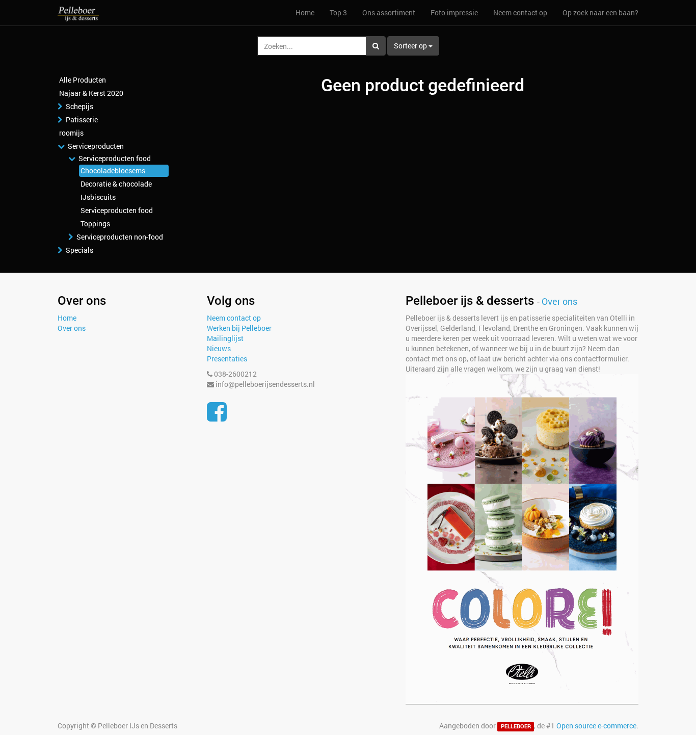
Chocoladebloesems (113, 170)
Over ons (72, 328)
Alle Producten (82, 80)
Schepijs (79, 106)
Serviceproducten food (114, 158)
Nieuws (219, 348)
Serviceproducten (96, 146)
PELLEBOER (516, 726)
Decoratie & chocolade (116, 184)
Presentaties (227, 358)
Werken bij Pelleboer (239, 328)
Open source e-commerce (596, 725)
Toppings (95, 223)
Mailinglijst (225, 338)
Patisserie (82, 119)
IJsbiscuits (98, 197)
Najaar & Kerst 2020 (91, 93)
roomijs (71, 133)
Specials (79, 250)
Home (67, 318)
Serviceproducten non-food (119, 237)
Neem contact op (234, 318)
